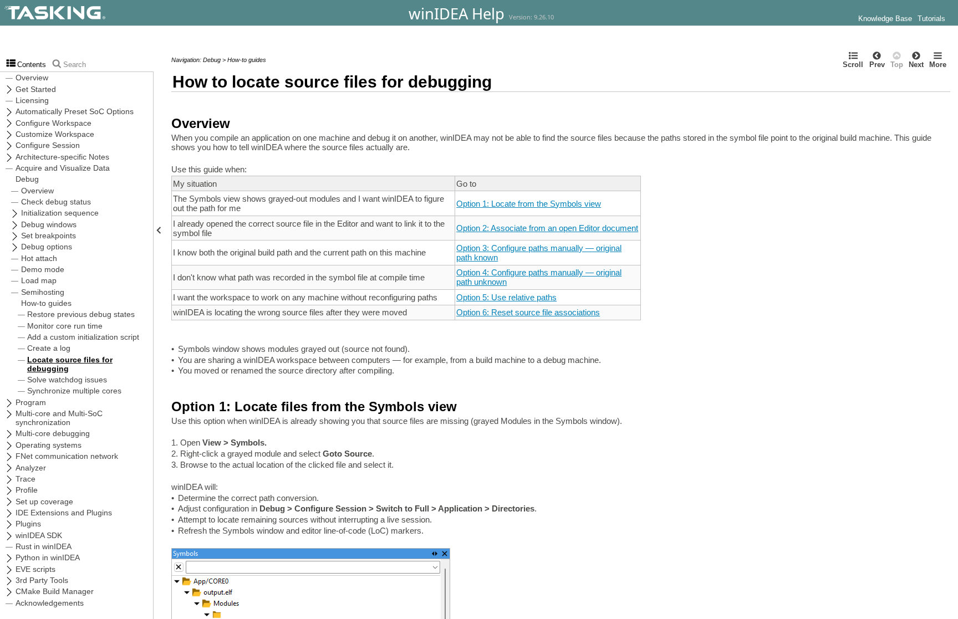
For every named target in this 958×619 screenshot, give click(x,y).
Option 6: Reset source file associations (528, 312)
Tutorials (931, 19)
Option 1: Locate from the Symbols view (528, 203)
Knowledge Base (885, 19)
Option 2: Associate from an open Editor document (547, 228)
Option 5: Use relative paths (506, 297)
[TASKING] (84, 12)
